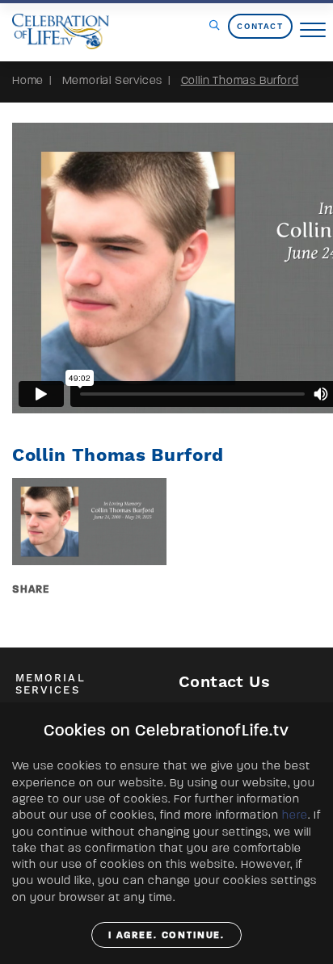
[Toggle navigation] (313, 31)
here (295, 815)
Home (28, 80)
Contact (260, 26)
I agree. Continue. (167, 935)
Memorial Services (112, 80)
